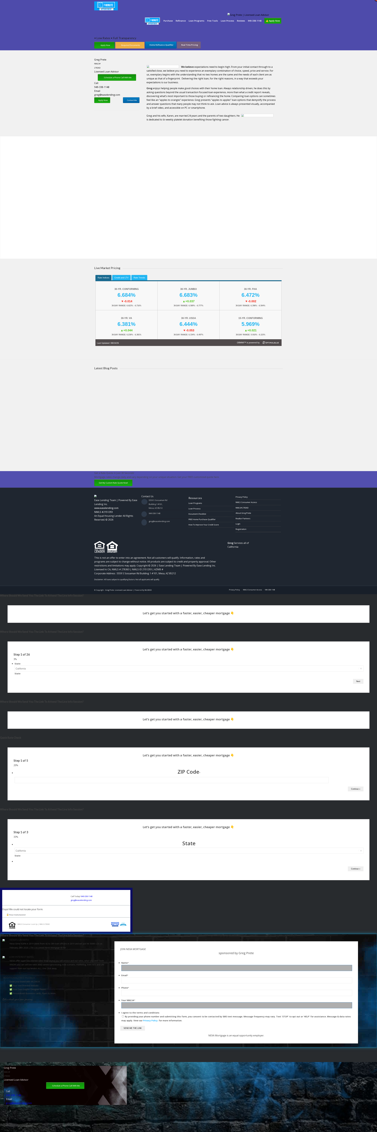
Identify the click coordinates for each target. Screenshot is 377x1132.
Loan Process (194, 508)
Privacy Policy (242, 497)
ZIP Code (189, 771)
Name (125, 962)
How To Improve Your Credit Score (203, 524)
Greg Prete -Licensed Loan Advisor (119, 590)
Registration (241, 529)
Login (238, 523)
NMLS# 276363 (242, 507)
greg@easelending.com (107, 94)
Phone (125, 987)
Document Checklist (197, 514)
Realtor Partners (243, 518)
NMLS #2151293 (103, 512)
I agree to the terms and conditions (140, 1012)
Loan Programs (195, 503)
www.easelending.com (106, 508)
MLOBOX (148, 590)
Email (124, 975)
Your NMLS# (128, 1000)
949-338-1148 (101, 87)
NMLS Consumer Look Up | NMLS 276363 (34, 924)
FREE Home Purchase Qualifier (202, 519)
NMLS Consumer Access (246, 502)
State (17, 663)
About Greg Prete (243, 513)
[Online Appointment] (152, 20)
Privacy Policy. (150, 1020)
